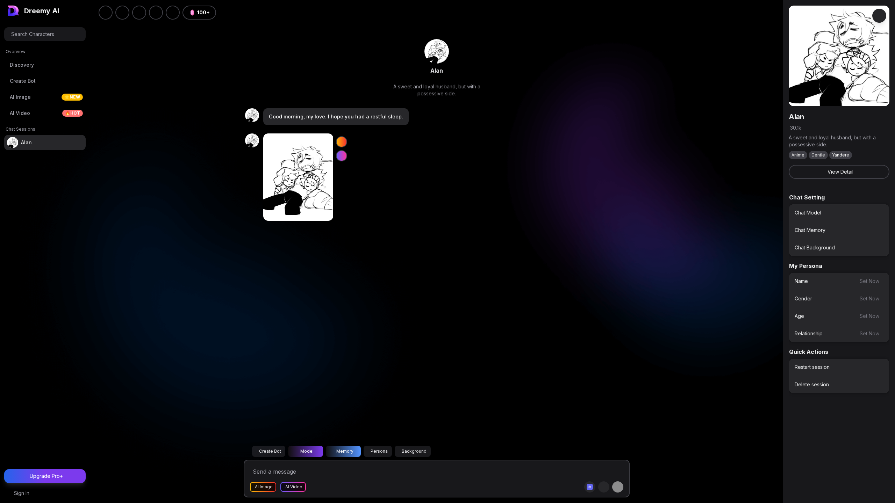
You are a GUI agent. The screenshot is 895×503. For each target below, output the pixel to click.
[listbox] (839, 230)
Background (414, 451)
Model (307, 451)
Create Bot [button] (270, 451)
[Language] (139, 13)
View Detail (840, 172)
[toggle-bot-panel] (879, 16)
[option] (839, 212)
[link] (436, 51)
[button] (173, 13)
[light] (156, 13)
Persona (379, 451)
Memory (344, 451)
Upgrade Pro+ (46, 476)
